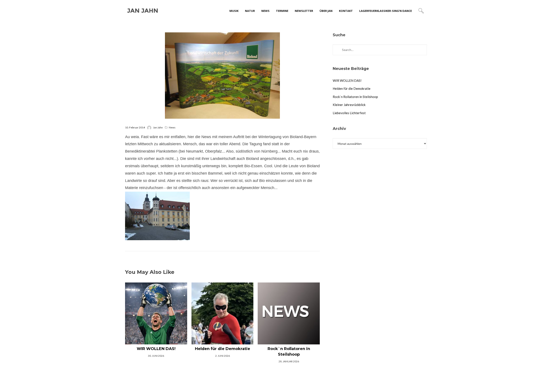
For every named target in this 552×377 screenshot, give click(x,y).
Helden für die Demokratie (351, 88)
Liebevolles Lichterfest (349, 113)
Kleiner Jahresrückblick (349, 105)
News (172, 127)
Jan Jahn (158, 127)
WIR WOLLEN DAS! (347, 80)
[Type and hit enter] (422, 49)
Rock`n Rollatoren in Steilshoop (355, 97)
